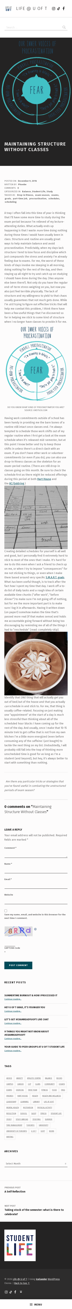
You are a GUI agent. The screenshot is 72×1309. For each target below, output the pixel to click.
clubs (37, 1084)
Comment (10, 848)
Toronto (30, 1125)
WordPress (54, 1279)
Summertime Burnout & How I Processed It (30, 995)
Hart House (44, 479)
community (50, 1084)
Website (8, 894)
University (43, 1125)
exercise (20, 1090)
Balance (26, 191)
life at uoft (49, 1102)
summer (48, 1119)
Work (51, 1131)
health (35, 1096)
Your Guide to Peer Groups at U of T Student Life (34, 1046)
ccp (29, 1084)
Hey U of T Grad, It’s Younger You (25, 1007)
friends (9, 1096)
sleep (33, 1113)
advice (9, 1078)
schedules (53, 198)
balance (48, 1078)
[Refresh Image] (35, 928)
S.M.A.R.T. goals (55, 577)
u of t (33, 1131)
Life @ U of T (31, 8)
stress (43, 1113)
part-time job (20, 198)
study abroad (22, 1119)
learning (24, 1102)
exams (54, 195)
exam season (42, 195)
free (63, 1090)
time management (14, 1125)
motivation (28, 1108)
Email (8, 879)
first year (32, 1090)
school (23, 1113)
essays (62, 1084)
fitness (44, 1090)
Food (54, 1090)
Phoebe (22, 184)
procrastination (37, 198)
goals (8, 198)
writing (9, 1137)
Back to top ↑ (22, 1283)
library (36, 1102)
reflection (11, 1113)
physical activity (44, 1108)
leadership (11, 1102)
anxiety (19, 1078)
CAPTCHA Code (12, 948)
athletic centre (34, 1078)
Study (50, 191)
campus (9, 1084)
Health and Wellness (51, 1096)
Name (8, 864)
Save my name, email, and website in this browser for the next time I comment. (35, 916)
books (59, 1078)
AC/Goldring (16, 483)
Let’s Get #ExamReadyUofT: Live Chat (26, 1019)
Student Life (38, 191)
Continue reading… (12, 999)
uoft (43, 1131)
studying (36, 1119)
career (20, 1084)
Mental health (12, 1108)
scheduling (11, 202)
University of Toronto (16, 1131)
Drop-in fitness (25, 195)
